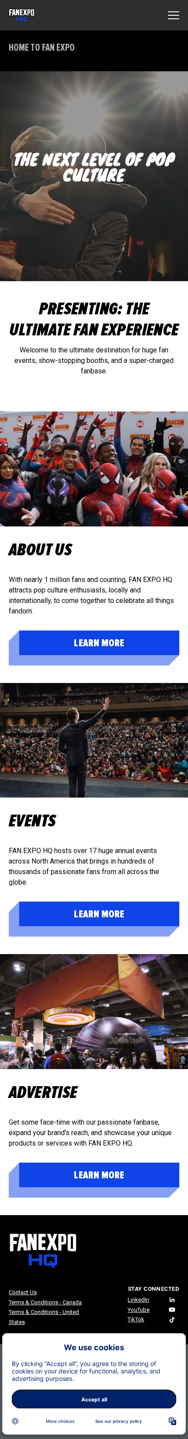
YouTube (139, 1310)
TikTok (136, 1319)
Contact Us (23, 1292)
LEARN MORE (99, 643)
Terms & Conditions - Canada (45, 1302)
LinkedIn (138, 1299)
